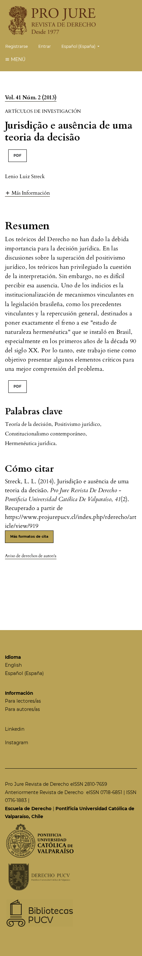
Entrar (44, 46)
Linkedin (14, 729)
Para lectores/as (23, 701)
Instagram (16, 742)
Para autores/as (22, 709)
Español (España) (24, 673)
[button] (27, 193)
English (13, 665)
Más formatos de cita (29, 536)
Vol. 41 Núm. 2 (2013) (30, 97)
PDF (17, 155)
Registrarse (16, 46)
